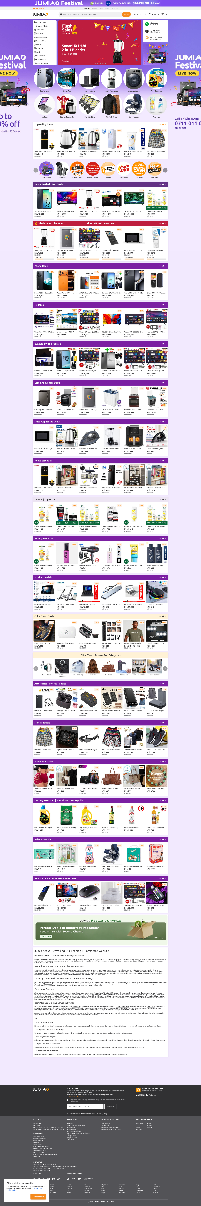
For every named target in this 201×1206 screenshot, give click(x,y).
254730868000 (59, 1168)
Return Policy (37, 1142)
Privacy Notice (71, 1135)
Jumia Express (71, 1129)
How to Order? (37, 1144)
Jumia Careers (71, 1127)
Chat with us (37, 1123)
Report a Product (38, 1152)
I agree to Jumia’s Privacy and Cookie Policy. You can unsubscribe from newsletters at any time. (97, 1100)
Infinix (70, 974)
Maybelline (105, 1185)
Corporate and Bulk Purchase (42, 1148)
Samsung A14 (50, 973)
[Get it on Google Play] (151, 1095)
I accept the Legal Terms (75, 1096)
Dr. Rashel (53, 1192)
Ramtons (122, 1185)
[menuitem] (45, 22)
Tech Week (76, 1006)
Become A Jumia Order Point (111, 1129)
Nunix (103, 1190)
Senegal (149, 1125)
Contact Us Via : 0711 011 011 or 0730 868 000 (48, 1127)
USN (154, 1185)
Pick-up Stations (38, 1140)
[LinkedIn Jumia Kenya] (53, 1178)
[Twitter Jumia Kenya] (43, 1178)
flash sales (48, 984)
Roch (120, 1187)
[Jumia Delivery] (104, 8)
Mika (103, 1187)
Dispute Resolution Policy (41, 1146)
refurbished (67, 997)
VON (154, 1190)
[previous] (36, 170)
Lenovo (86, 1190)
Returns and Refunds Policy (76, 1125)
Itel (85, 1185)
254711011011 (48, 1168)
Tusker (138, 1192)
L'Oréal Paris (88, 1189)
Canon (52, 1185)
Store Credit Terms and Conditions (78, 1133)
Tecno (144, 971)
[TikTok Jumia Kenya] (58, 1178)
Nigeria (149, 1123)
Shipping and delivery (39, 1138)
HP (68, 1190)
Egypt (138, 1125)
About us (70, 1123)
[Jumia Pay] (94, 8)
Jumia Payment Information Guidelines (45, 1154)
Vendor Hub (105, 1125)
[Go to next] (165, 143)
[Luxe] (115, 8)
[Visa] (73, 1179)
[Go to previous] (36, 143)
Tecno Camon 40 (62, 973)
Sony (137, 1185)
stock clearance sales (154, 982)
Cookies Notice (72, 1137)
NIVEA (103, 1189)
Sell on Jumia (39, 8)
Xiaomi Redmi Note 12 (155, 971)
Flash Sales (70, 1139)
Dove (51, 1190)
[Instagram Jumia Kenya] (39, 1178)
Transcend (139, 1190)
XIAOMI (155, 1192)
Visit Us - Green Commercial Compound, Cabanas (48, 1129)
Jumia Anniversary (122, 1006)
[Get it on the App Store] (140, 1095)
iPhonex (117, 971)
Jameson (87, 1187)
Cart (166, 14)
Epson (69, 1185)
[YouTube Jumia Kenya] (48, 1178)
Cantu (52, 1187)
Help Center (36, 1125)
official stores (111, 996)
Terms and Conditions (74, 1131)
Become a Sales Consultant (110, 1127)
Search (126, 14)
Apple (92, 974)
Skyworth (122, 1192)
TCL (137, 1187)
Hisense (69, 1189)
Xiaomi (87, 974)
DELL (51, 1189)
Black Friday (151, 1006)
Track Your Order (38, 1136)
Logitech (87, 1192)
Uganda (149, 1127)
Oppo (82, 974)
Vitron (155, 1189)
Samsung (136, 971)
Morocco (139, 1129)
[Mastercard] (79, 1179)
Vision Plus (156, 1187)
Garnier (69, 1187)
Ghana (138, 1127)
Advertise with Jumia (39, 1150)
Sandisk (121, 1190)
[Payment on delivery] (68, 1179)
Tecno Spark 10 (39, 973)
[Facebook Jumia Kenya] (34, 1178)
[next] (165, 170)
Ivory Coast (139, 1123)
